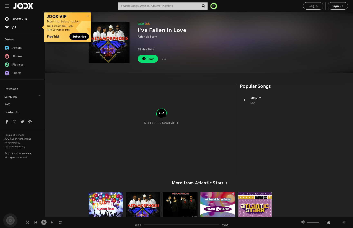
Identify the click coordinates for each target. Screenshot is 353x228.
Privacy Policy (12, 142)
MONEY (255, 98)
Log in (313, 6)
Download (11, 89)
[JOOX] (23, 6)
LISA (252, 103)
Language (10, 96)
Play (150, 59)
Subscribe (79, 36)
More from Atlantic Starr (198, 183)
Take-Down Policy (14, 146)
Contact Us (12, 112)
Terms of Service (14, 135)
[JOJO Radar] (214, 6)
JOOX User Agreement (17, 139)
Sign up (338, 6)
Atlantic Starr (147, 36)
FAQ (7, 104)
